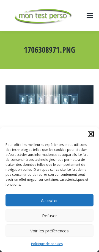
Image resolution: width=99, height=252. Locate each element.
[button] (91, 134)
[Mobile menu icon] (90, 15)
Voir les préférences (49, 230)
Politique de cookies (47, 244)
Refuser (49, 215)
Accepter (49, 200)
